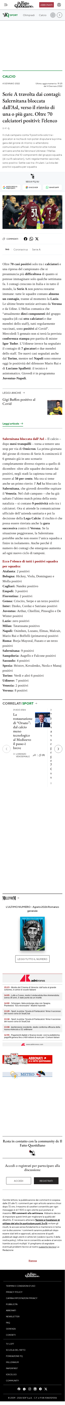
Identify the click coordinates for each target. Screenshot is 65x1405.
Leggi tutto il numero (32, 958)
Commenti (12, 239)
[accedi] (59, 5)
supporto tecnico (47, 1246)
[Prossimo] (58, 749)
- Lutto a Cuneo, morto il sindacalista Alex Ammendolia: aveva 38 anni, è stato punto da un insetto (32, 996)
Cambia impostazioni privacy (21, 1298)
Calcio (8, 76)
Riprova (33, 1260)
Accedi (18, 1180)
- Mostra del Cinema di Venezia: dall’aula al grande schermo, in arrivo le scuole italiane (30, 988)
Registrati (46, 1180)
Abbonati (46, 4)
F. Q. (6, 128)
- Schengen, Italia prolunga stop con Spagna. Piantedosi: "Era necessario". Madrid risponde (27, 1004)
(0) (43, 755)
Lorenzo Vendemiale (21, 755)
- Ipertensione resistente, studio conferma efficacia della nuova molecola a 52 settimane (32, 1028)
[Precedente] (6, 749)
